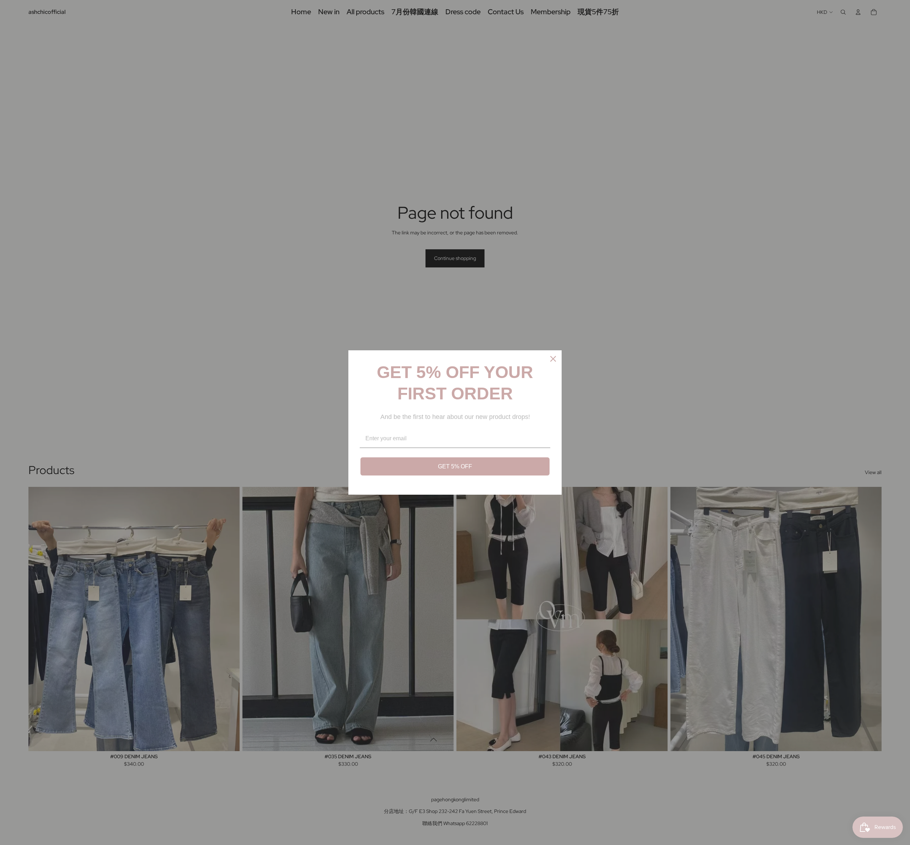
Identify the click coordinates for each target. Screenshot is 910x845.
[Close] (553, 358)
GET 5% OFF (455, 466)
